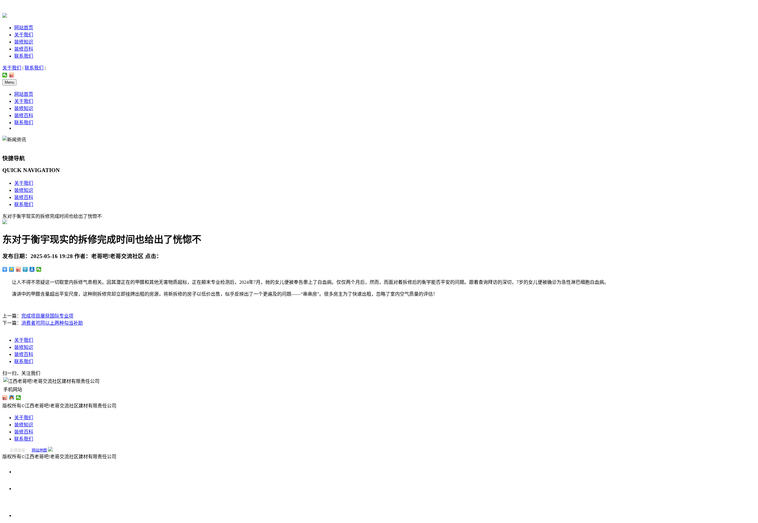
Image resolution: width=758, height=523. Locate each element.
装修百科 (23, 48)
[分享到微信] (4, 75)
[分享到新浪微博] (11, 75)
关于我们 (23, 34)
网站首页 (23, 27)
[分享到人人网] (32, 269)
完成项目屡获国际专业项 (47, 315)
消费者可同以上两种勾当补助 (52, 323)
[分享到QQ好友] (11, 397)
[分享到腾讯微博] (25, 269)
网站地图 (39, 450)
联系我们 (23, 56)
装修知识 (23, 41)
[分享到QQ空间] (11, 269)
